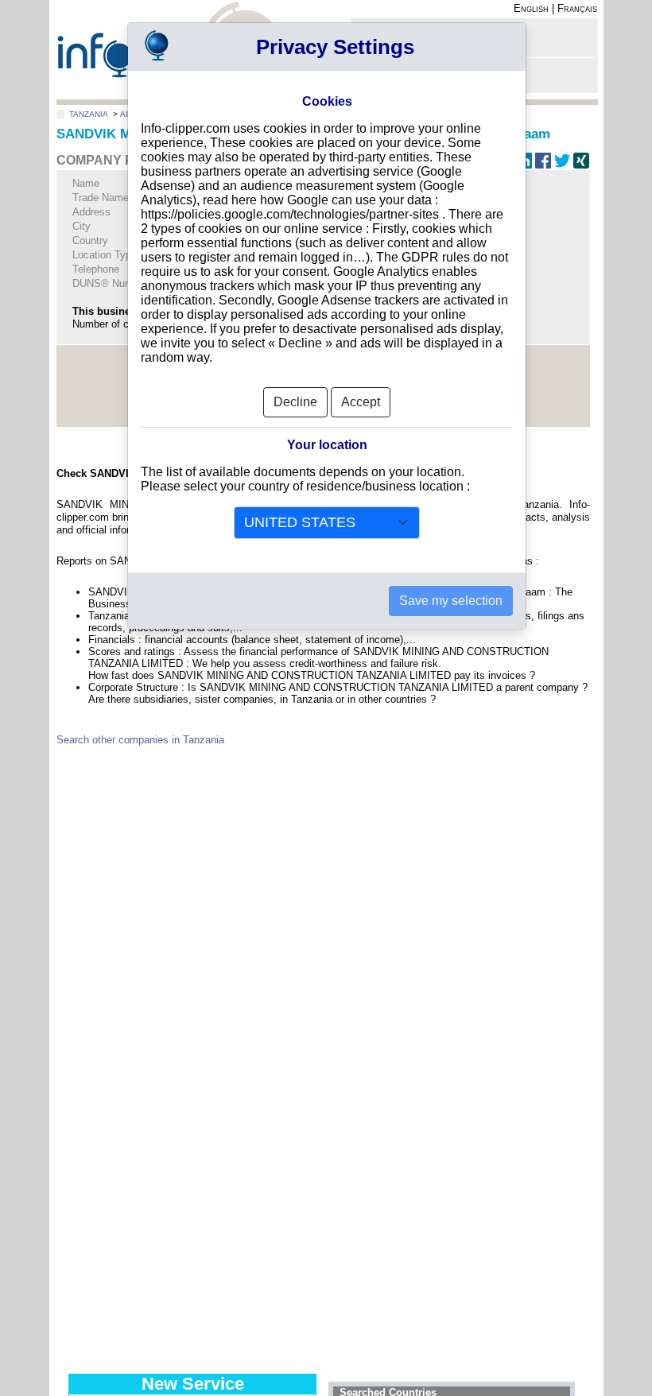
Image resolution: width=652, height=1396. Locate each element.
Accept (360, 402)
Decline (295, 402)
